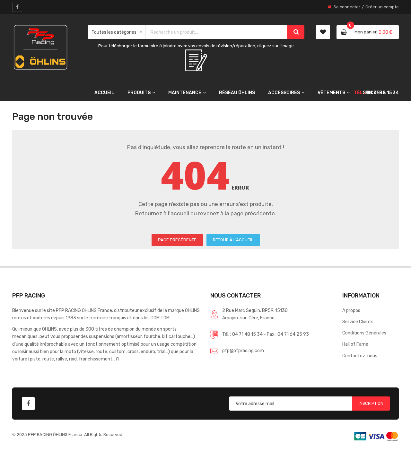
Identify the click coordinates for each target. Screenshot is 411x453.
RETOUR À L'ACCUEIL (233, 239)
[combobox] (217, 32)
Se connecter (347, 6)
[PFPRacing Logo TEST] (40, 47)
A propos (351, 310)
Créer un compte (382, 6)
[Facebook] (17, 7)
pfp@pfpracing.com (243, 350)
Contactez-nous (359, 355)
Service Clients (357, 321)
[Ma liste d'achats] (323, 32)
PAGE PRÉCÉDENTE (177, 239)
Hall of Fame (355, 344)
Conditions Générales (364, 332)
